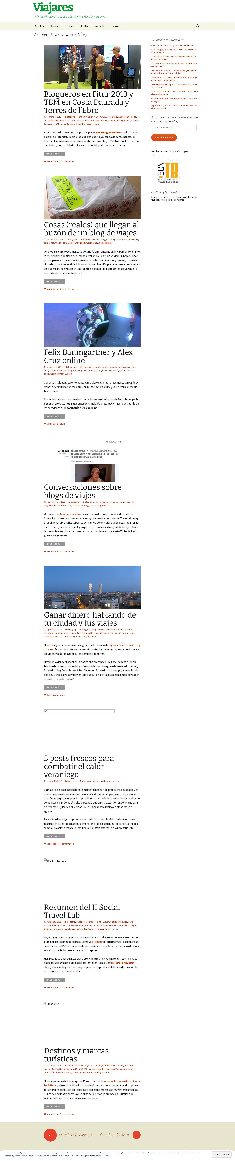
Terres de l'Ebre (67, 123)
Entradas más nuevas (119, 1134)
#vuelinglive (88, 366)
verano (116, 781)
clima (90, 781)
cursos (101, 629)
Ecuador (72, 120)
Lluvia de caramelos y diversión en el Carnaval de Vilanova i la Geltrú (174, 93)
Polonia (134, 120)
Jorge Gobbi (50, 505)
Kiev (72, 1068)
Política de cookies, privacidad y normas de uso (89, 1155)
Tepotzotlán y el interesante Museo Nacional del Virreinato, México (174, 107)
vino (95, 242)
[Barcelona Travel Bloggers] (167, 168)
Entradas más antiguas (70, 1134)
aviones (96, 239)
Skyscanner (73, 242)
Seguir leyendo (55, 153)
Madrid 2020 (81, 1068)
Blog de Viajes (91, 501)
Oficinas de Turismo (53, 928)
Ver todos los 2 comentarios (60, 288)
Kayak (96, 120)
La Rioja (103, 120)
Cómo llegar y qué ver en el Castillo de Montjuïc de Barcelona (173, 51)
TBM (57, 123)
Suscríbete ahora (164, 137)
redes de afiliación (119, 632)
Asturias (87, 239)
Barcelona (39, 26)
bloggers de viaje (70, 514)
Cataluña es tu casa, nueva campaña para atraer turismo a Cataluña (174, 58)
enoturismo (122, 239)
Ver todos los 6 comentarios (60, 551)
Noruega (121, 120)
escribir (119, 501)
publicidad (104, 632)
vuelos (93, 636)
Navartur (101, 925)
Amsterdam (123, 116)
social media (86, 242)
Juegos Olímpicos (60, 1068)
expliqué (97, 942)
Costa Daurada (51, 120)
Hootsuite (87, 120)
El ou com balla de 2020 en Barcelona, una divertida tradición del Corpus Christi (174, 72)
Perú (128, 120)
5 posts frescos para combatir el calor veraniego (79, 766)
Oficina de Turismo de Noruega (121, 925)
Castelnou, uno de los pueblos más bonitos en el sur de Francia (174, 65)
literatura (48, 632)
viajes (86, 636)
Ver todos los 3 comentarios (60, 1114)
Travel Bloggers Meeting (87, 123)
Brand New (110, 1065)
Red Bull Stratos (127, 370)
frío (96, 781)
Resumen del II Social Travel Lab (82, 911)
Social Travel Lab (95, 928)
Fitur (79, 120)
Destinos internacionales (93, 26)
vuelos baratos (105, 242)
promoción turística (53, 1072)
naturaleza (56, 242)
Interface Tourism (87, 925)
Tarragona (49, 123)
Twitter (60, 373)
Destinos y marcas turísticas (76, 1054)
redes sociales (64, 505)
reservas (57, 636)
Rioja (64, 242)
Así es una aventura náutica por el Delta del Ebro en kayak (174, 100)
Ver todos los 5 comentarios (60, 161)
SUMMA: (67, 1072)
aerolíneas (100, 366)
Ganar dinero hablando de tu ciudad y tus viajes (90, 619)
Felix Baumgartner (92, 370)
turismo (108, 928)
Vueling (68, 373)
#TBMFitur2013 (100, 116)
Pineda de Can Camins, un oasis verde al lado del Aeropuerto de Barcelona (174, 79)
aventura (53, 370)
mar (100, 781)
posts (122, 963)
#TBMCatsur (86, 116)
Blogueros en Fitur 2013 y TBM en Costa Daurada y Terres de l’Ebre (88, 102)
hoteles (128, 629)
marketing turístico (80, 632)
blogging (71, 116)
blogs (133, 116)
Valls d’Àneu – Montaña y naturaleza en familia (172, 45)
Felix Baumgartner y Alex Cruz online (88, 356)
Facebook (129, 501)
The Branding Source (99, 1072)
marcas (91, 1068)
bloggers (105, 239)
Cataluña (55, 26)
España (70, 26)
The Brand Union (80, 1072)
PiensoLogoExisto (124, 1068)
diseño (47, 1068)
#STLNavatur (105, 921)
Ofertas (94, 632)
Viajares (117, 26)
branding (120, 1065)
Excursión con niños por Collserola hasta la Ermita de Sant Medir (174, 86)
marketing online (110, 370)
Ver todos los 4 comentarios (60, 843)
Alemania (113, 116)
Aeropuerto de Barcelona (118, 366)
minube (111, 120)
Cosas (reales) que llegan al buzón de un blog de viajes (91, 228)
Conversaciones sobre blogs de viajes (83, 491)
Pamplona (68, 928)
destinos (63, 120)
